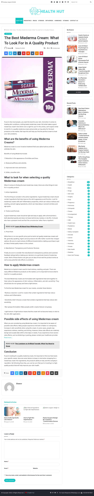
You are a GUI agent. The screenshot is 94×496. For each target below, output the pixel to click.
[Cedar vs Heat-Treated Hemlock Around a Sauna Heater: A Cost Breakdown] (72, 136)
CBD (69, 220)
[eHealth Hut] (47, 11)
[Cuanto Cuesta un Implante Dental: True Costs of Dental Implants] (72, 37)
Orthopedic (49, 20)
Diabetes (70, 252)
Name (6, 461)
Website (35, 468)
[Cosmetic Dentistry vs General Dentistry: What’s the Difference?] (72, 123)
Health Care (71, 223)
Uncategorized (72, 214)
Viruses (70, 246)
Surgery (70, 196)
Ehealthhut (71, 182)
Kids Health (71, 249)
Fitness (70, 211)
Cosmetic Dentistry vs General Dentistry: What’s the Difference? (83, 124)
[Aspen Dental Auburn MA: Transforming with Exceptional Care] (72, 69)
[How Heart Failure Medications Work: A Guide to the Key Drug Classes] (72, 111)
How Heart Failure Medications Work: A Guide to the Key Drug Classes (83, 112)
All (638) (78, 92)
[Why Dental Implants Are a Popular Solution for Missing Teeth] (72, 148)
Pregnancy (71, 202)
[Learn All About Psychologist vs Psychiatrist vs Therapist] (72, 48)
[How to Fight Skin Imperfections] (32, 411)
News (69, 188)
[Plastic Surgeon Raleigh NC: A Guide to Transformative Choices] (51, 411)
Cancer (70, 237)
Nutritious (71, 243)
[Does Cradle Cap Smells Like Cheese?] (12, 411)
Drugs (35, 20)
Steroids (41, 20)
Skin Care (19, 20)
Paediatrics (27, 20)
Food (69, 199)
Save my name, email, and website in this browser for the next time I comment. (29, 475)
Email (6, 468)
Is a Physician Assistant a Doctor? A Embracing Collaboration (82, 81)
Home (7, 30)
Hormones (58, 20)
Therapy (70, 217)
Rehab (70, 229)
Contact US (74, 20)
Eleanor (9, 48)
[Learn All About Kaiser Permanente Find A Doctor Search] (72, 59)
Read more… (8, 337)
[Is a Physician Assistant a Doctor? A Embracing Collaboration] (72, 80)
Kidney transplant (73, 232)
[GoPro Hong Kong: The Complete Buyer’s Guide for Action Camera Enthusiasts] (72, 159)
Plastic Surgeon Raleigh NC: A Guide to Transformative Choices (50, 419)
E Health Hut (30, 492)
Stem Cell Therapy (73, 255)
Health (70, 185)
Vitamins (66, 20)
